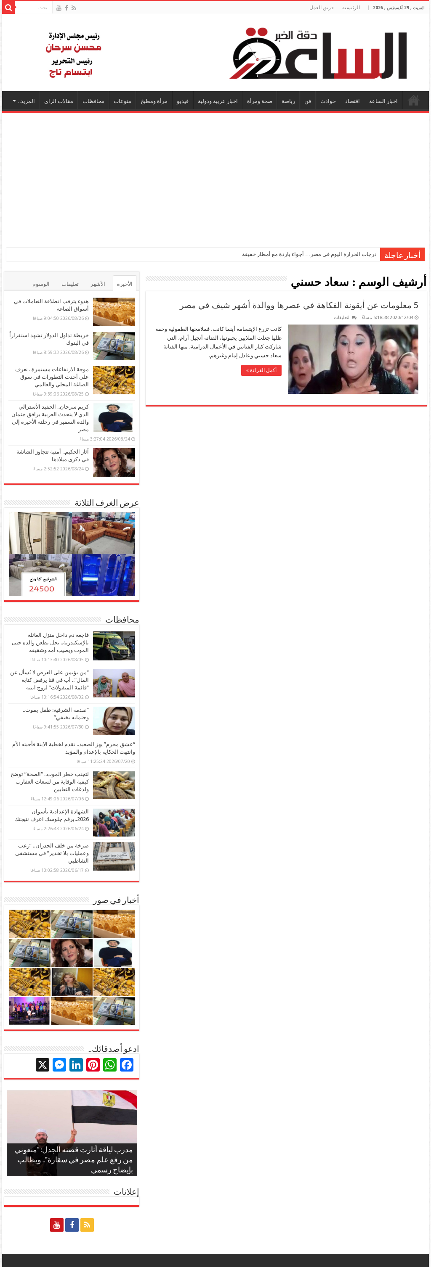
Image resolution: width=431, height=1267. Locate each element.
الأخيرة (125, 284)
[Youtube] (59, 8)
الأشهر (97, 284)
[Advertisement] (215, 176)
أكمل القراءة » (261, 370)
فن (307, 101)
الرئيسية (351, 8)
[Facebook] (66, 8)
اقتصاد (352, 101)
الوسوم (41, 284)
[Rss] (74, 8)
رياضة (288, 101)
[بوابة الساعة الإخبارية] (215, 52)
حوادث (328, 101)
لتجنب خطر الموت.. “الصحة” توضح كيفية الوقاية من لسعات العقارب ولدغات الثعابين (50, 781)
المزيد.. (26, 101)
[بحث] (8, 7)
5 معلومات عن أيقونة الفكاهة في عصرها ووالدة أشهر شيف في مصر (299, 305)
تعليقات (70, 284)
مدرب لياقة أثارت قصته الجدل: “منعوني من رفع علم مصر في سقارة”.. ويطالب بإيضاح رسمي (74, 1161)
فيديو (183, 101)
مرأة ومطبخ (154, 101)
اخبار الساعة (383, 101)
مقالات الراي (58, 101)
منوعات (122, 101)
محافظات (93, 101)
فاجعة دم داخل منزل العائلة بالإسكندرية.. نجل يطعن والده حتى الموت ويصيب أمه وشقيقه (50, 642)
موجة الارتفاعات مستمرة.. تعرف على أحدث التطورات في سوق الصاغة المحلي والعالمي (52, 377)
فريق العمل (321, 8)
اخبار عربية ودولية (218, 101)
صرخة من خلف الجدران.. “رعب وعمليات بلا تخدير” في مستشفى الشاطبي (52, 853)
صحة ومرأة (259, 101)
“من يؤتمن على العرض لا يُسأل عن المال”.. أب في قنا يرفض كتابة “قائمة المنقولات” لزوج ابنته (49, 680)
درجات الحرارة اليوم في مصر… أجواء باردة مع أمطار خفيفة (309, 254)
